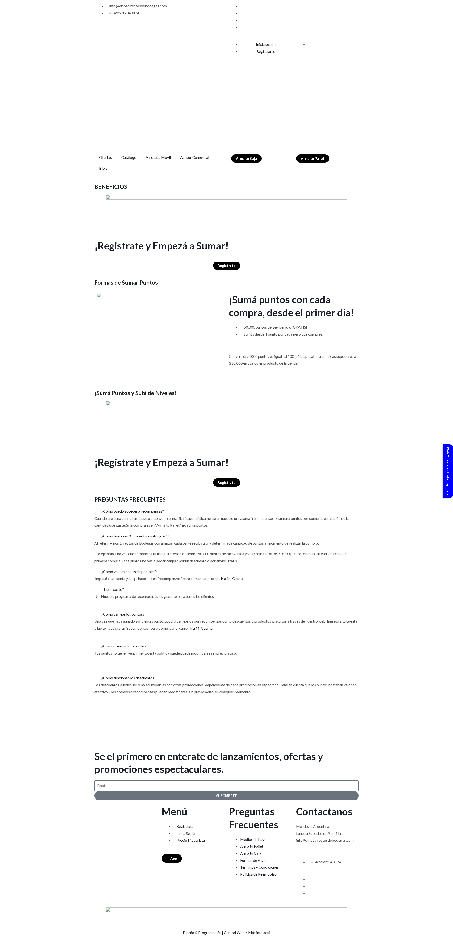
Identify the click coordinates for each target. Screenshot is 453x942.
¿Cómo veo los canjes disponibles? (129, 571)
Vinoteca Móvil (158, 157)
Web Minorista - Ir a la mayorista (448, 471)
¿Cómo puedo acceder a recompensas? (132, 511)
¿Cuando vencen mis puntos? (124, 646)
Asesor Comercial (194, 157)
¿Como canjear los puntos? (122, 614)
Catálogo (128, 157)
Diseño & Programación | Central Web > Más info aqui (226, 932)
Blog (103, 168)
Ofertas (105, 157)
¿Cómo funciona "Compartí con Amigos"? (135, 536)
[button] (226, 511)
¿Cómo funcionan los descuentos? (128, 678)
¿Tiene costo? (112, 589)
